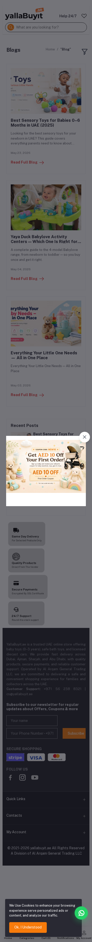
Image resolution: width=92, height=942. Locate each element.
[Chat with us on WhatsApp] (81, 913)
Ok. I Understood (28, 927)
